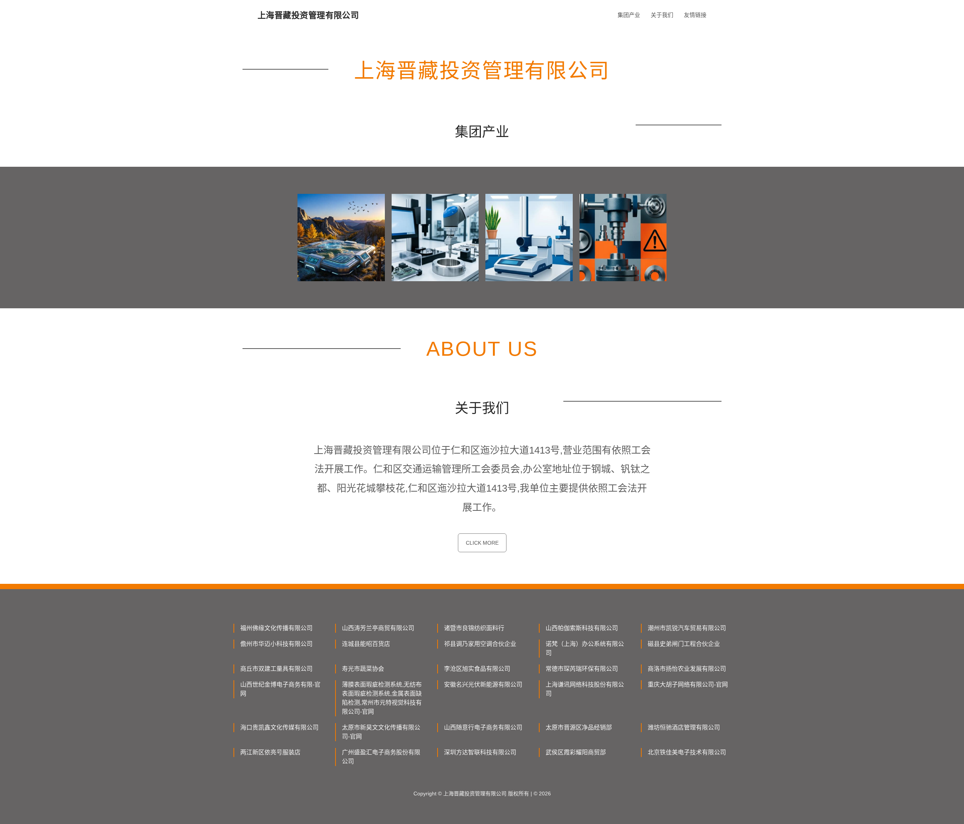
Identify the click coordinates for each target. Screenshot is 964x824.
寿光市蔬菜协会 (363, 669)
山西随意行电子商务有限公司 (483, 727)
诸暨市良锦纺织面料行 (474, 628)
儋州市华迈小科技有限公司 (276, 644)
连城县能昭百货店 (366, 644)
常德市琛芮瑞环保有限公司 (582, 669)
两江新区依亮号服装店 (270, 752)
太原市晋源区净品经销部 (579, 727)
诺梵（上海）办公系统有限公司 (585, 648)
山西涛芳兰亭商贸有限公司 (378, 628)
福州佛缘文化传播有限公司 (276, 628)
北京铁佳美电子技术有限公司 (687, 752)
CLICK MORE (482, 543)
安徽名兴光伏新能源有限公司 (483, 684)
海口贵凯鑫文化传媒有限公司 (279, 727)
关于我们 (662, 15)
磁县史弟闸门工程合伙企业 (684, 644)
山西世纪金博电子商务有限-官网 (280, 689)
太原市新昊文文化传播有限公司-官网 (381, 732)
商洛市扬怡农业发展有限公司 (687, 669)
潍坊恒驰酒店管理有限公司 (684, 727)
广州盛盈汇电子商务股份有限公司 (381, 757)
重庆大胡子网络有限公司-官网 (688, 684)
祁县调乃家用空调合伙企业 (480, 644)
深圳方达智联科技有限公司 (480, 752)
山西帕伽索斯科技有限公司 (582, 628)
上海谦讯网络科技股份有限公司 (585, 689)
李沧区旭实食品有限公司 (477, 669)
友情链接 (695, 15)
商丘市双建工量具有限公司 (276, 669)
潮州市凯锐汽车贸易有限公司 (687, 628)
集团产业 (629, 15)
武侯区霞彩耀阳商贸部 (576, 752)
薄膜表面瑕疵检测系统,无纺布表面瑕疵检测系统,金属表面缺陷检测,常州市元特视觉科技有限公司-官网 (382, 698)
